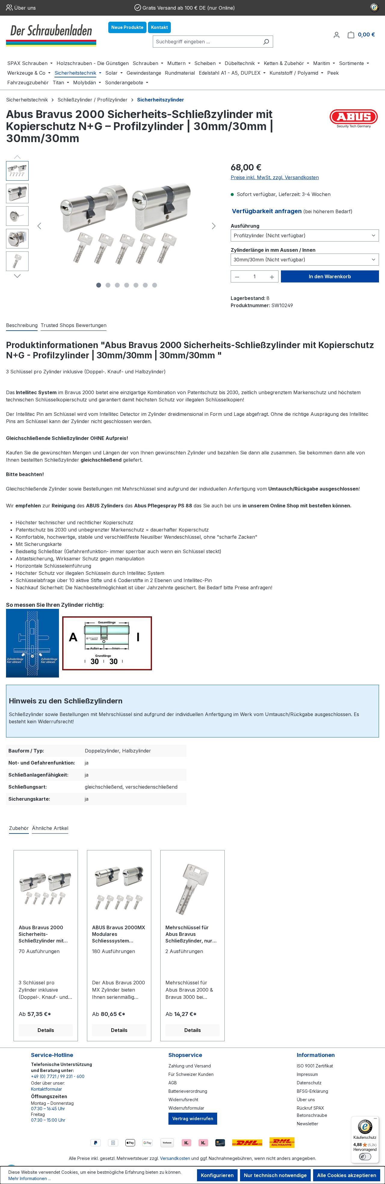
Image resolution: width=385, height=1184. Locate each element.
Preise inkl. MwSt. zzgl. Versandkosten (275, 177)
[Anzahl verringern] (237, 276)
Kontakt (159, 27)
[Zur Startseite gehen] (51, 34)
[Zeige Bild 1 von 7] (98, 285)
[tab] (22, 325)
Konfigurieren (217, 1175)
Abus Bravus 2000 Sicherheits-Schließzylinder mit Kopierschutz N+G (41, 934)
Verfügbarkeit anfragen (267, 211)
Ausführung (245, 226)
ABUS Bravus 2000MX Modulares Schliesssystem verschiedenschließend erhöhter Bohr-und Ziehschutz (118, 934)
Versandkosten (175, 1158)
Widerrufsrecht (183, 1099)
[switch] (365, 1156)
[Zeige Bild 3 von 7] (117, 285)
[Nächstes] (213, 226)
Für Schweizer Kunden (191, 1074)
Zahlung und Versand (189, 1065)
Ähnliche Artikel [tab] (50, 828)
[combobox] (206, 42)
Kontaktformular (46, 1089)
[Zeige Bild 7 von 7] (154, 285)
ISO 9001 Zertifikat (315, 1065)
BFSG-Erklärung (312, 1091)
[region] (112, 226)
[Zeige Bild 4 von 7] (126, 285)
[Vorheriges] (39, 226)
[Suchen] (266, 42)
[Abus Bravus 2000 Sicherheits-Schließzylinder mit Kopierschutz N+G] (46, 889)
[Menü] (375, 1119)
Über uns (25, 8)
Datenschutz (309, 1082)
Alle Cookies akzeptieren (346, 1175)
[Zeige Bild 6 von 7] (145, 285)
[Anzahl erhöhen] (272, 276)
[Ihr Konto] (336, 35)
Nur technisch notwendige (275, 1175)
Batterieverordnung (187, 1091)
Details (46, 1030)
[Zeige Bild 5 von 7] (136, 285)
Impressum (307, 1074)
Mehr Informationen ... (29, 1178)
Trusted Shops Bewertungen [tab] (73, 325)
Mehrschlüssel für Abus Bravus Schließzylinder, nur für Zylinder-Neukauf (190, 934)
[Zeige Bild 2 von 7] (108, 285)
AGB (172, 1082)
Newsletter (307, 1123)
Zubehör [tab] (19, 828)
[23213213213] (126, 225)
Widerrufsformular (186, 1108)
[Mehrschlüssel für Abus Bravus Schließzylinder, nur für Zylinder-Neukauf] (192, 889)
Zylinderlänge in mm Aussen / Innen (273, 250)
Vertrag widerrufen (192, 1118)
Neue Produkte (127, 27)
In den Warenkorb (330, 276)
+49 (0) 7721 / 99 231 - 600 (58, 1076)
